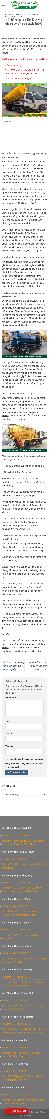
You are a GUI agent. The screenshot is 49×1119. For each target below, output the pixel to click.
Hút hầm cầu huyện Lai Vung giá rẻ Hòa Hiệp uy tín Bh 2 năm (23, 15)
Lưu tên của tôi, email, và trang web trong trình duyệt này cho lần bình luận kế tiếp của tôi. (24, 763)
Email (8, 734)
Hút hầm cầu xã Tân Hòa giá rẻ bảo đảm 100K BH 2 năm (37, 666)
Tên (7, 721)
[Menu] (3, 4)
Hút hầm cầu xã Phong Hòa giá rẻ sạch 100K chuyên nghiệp (13, 666)
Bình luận (10, 698)
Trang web (10, 746)
